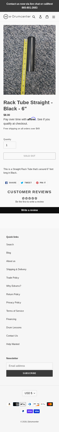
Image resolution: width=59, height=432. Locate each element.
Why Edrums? (13, 286)
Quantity (7, 139)
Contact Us (12, 335)
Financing (11, 319)
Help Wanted (12, 344)
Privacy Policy (13, 302)
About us (10, 261)
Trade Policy (12, 277)
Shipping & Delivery (16, 269)
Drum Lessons (14, 327)
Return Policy (13, 294)
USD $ (28, 393)
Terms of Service (15, 310)
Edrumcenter (33, 422)
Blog (8, 252)
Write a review (29, 210)
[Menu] (53, 16)
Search (10, 244)
